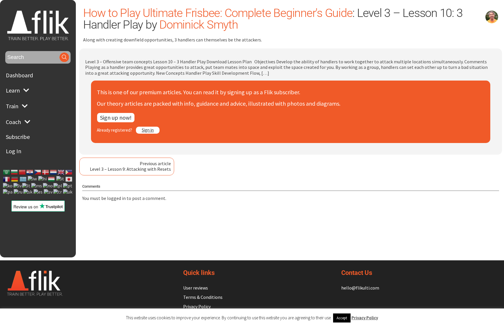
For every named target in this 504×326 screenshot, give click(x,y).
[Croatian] (30, 172)
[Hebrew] (32, 179)
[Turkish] (57, 192)
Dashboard (19, 75)
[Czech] (38, 172)
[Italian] (60, 179)
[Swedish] (48, 192)
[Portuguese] (68, 186)
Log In (13, 151)
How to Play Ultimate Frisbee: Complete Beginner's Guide (217, 13)
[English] (61, 172)
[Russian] (18, 192)
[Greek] (23, 179)
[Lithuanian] (26, 186)
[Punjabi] (8, 192)
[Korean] (8, 186)
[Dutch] (53, 172)
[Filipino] (69, 172)
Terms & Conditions (203, 297)
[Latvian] (17, 186)
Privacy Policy (197, 306)
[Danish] (46, 172)
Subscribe (18, 136)
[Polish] (58, 186)
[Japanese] (69, 179)
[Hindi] (42, 179)
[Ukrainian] (68, 192)
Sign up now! (116, 117)
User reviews (195, 288)
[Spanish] (38, 192)
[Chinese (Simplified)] (22, 172)
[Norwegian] (48, 186)
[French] (6, 179)
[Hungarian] (51, 179)
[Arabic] (6, 172)
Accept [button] (342, 317)
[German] (15, 179)
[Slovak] (28, 192)
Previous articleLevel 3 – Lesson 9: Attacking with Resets (130, 166)
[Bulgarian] (14, 172)
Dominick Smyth (198, 25)
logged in (116, 198)
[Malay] (37, 186)
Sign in (148, 130)
